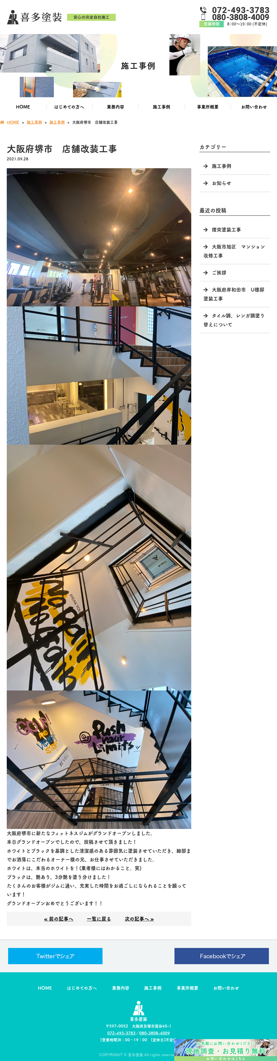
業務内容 (115, 107)
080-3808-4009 (154, 1033)
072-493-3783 (121, 1033)
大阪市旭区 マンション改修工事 (234, 251)
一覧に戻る (99, 918)
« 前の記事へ (58, 918)
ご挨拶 (219, 272)
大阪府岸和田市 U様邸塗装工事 (233, 294)
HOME (23, 107)
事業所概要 (208, 107)
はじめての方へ (69, 107)
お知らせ (221, 183)
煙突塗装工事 (226, 229)
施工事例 (161, 107)
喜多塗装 (138, 1019)
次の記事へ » (139, 918)
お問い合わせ (254, 107)
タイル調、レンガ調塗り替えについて (234, 320)
